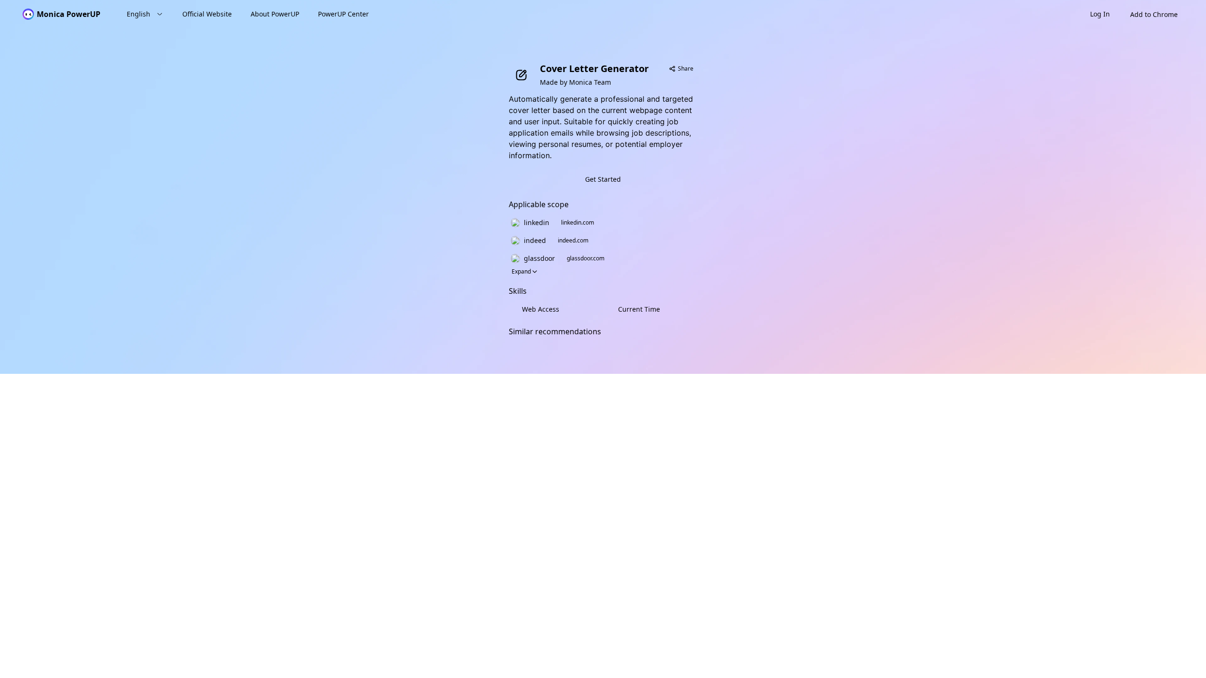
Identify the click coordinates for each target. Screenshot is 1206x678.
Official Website (207, 13)
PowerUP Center (343, 13)
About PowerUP (275, 13)
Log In (1100, 13)
